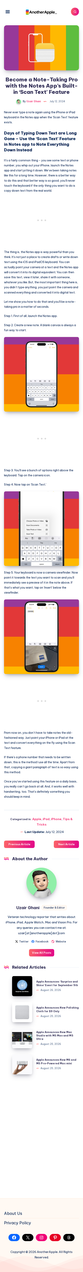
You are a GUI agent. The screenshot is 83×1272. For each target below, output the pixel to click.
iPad (46, 819)
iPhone (56, 819)
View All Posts (41, 952)
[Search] (75, 12)
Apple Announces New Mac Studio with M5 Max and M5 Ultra (54, 1036)
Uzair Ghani (27, 907)
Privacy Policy (17, 1222)
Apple (36, 819)
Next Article (66, 844)
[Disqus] (41, 1135)
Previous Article (19, 844)
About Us (13, 1213)
